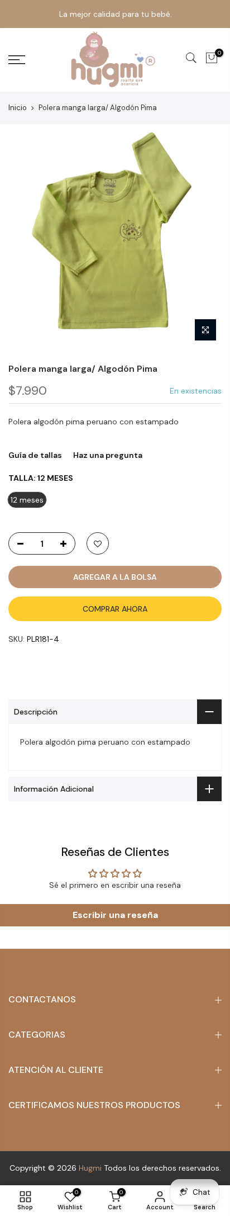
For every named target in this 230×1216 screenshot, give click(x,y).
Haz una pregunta (107, 455)
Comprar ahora (115, 609)
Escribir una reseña (115, 915)
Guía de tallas (35, 455)
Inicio (17, 107)
